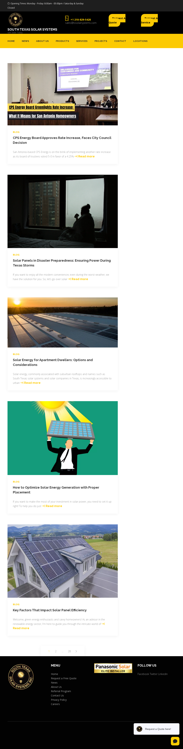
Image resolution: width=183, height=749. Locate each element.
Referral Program (61, 691)
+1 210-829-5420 (81, 19)
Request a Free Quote (63, 678)
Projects (101, 41)
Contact (120, 41)
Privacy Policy (59, 699)
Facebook (143, 674)
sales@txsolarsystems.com (81, 23)
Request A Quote (117, 20)
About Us (42, 41)
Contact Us (57, 695)
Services (81, 41)
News (25, 41)
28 (69, 651)
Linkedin (163, 674)
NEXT (76, 651)
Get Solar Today (15, 32)
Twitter (153, 674)
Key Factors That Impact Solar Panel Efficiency (50, 610)
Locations (140, 41)
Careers (55, 704)
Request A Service (149, 20)
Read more (86, 156)
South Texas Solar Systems (32, 29)
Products (62, 41)
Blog (16, 132)
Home (11, 41)
